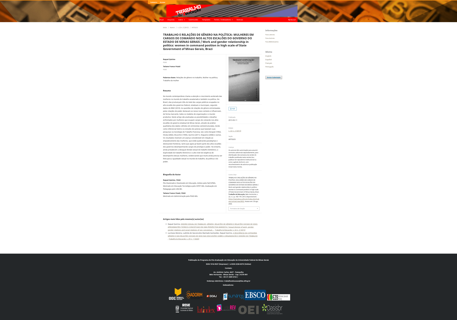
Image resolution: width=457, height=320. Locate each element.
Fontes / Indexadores (222, 20)
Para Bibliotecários (271, 42)
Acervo (172, 27)
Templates (206, 20)
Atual (161, 20)
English (268, 56)
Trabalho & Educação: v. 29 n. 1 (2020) (184, 239)
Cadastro (153, 2)
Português (269, 67)
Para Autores (270, 38)
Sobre (180, 20)
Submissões (193, 20)
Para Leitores (270, 35)
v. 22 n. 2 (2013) (183, 27)
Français (268, 63)
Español (268, 59)
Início (165, 27)
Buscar (293, 20)
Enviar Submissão (274, 77)
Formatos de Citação (237, 208)
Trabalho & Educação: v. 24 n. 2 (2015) (230, 230)
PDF (233, 109)
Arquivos (170, 20)
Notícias (240, 20)
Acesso (162, 2)
